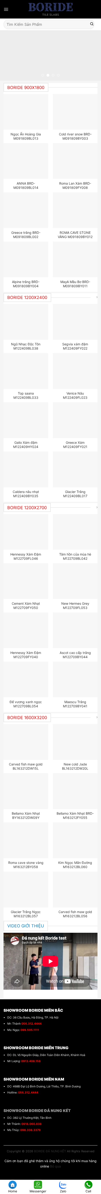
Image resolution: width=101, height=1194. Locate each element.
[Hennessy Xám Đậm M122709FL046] (26, 532)
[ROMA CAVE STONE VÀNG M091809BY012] (75, 210)
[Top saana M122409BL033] (26, 371)
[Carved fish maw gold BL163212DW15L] (26, 742)
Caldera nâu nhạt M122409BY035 (26, 494)
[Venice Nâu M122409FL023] (75, 371)
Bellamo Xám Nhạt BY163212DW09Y (26, 815)
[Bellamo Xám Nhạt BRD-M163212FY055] (75, 791)
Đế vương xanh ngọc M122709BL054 (26, 704)
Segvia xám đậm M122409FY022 (75, 346)
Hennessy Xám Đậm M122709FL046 (25, 556)
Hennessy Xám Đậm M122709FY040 (25, 655)
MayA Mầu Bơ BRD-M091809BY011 (75, 284)
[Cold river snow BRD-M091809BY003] (75, 112)
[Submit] (92, 24)
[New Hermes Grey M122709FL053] (75, 581)
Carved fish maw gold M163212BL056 (75, 914)
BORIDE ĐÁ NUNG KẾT (50, 1151)
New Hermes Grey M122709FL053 (75, 605)
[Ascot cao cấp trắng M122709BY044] (75, 630)
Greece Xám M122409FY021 (75, 444)
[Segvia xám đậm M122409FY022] (75, 322)
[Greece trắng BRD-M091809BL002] (26, 210)
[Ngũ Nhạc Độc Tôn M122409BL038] (26, 322)
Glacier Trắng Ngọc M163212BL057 (26, 914)
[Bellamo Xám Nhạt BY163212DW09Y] (26, 791)
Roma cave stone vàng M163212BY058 (25, 865)
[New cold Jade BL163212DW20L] (75, 742)
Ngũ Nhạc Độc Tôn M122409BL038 (25, 346)
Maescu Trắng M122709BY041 (75, 704)
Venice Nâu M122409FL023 (75, 395)
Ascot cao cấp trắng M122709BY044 (75, 655)
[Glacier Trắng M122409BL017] (75, 469)
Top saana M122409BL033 (25, 395)
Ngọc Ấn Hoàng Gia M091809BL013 (26, 136)
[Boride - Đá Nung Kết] (50, 9)
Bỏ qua (55, 1166)
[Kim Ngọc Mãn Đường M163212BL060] (75, 840)
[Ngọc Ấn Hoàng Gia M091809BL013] (26, 112)
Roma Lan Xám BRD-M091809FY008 (75, 185)
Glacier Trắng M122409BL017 (75, 494)
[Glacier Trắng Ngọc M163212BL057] (26, 889)
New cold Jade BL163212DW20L (75, 766)
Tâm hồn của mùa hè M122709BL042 (75, 556)
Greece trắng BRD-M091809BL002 (25, 235)
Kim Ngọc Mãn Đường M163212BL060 (75, 865)
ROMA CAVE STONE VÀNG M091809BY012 (75, 235)
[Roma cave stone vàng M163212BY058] (26, 840)
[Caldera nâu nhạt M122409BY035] (26, 469)
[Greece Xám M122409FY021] (75, 420)
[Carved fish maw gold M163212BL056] (75, 889)
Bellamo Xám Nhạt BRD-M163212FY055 (75, 815)
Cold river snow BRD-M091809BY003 (75, 136)
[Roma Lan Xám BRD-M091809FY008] (75, 161)
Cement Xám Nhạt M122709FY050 (26, 605)
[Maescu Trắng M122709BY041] (75, 679)
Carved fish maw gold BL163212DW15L (26, 766)
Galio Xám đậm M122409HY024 (25, 444)
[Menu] (6, 9)
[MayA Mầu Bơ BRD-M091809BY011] (75, 259)
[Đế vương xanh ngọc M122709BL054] (26, 679)
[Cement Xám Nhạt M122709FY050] (26, 581)
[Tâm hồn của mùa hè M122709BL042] (75, 532)
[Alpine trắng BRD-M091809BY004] (26, 259)
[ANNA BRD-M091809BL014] (26, 161)
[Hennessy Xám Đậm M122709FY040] (26, 630)
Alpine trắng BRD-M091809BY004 (25, 284)
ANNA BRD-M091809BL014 (25, 185)
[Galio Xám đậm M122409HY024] (26, 420)
